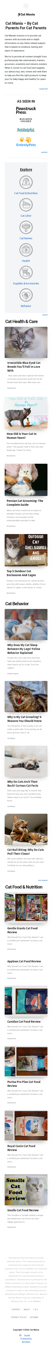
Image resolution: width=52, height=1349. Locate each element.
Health (26, 261)
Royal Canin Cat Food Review (21, 1148)
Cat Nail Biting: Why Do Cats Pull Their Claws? (25, 852)
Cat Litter (26, 215)
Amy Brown (11, 388)
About (27, 1309)
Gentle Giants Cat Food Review (22, 930)
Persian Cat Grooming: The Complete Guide (25, 503)
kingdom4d (43, 89)
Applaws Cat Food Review (24, 961)
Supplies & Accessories (26, 283)
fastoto (44, 315)
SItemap (34, 1317)
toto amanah (42, 880)
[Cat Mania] (26, 15)
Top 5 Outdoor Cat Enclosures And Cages (21, 573)
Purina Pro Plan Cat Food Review (23, 1084)
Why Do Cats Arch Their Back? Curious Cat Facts (22, 784)
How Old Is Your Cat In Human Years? (21, 436)
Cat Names (26, 238)
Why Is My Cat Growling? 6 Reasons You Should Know (24, 719)
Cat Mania (11, 738)
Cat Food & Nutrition (26, 193)
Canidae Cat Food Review (24, 1022)
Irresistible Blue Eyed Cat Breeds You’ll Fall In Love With (23, 367)
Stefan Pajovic (13, 673)
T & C (35, 1309)
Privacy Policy (19, 1317)
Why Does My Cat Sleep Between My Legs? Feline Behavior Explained (23, 649)
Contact (16, 1309)
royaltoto (44, 152)
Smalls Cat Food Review (23, 1210)
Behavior (26, 306)
